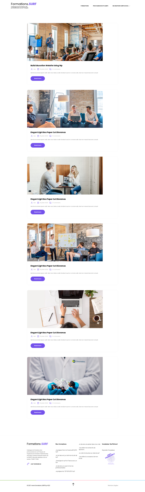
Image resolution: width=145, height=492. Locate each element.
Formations (85, 6)
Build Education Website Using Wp (46, 65)
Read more (37, 78)
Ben (35, 69)
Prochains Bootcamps (100, 6)
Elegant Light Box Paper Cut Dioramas (48, 132)
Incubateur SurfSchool (121, 6)
